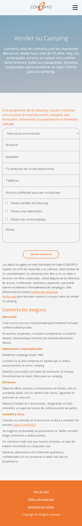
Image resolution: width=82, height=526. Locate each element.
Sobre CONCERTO (24, 425)
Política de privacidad (41, 499)
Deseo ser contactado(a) (28, 219)
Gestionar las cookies (41, 507)
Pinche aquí (9, 296)
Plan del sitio (41, 491)
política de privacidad (45, 292)
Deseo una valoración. (27, 211)
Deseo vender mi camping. (29, 203)
